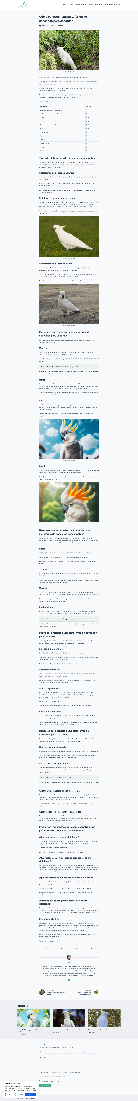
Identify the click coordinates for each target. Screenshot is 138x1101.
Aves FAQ (72, 4)
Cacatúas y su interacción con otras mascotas (67, 1030)
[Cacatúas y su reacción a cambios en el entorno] (104, 1018)
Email (63, 1052)
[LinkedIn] (91, 948)
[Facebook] (46, 948)
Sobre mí (90, 4)
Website (83, 1052)
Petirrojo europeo (81, 4)
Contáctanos (99, 4)
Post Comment (45, 1085)
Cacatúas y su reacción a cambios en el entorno (103, 1030)
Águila (64, 4)
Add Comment (44, 1057)
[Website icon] (69, 980)
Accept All (31, 1094)
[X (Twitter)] (61, 948)
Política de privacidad (111, 4)
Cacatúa (60, 25)
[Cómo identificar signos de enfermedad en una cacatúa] (33, 1018)
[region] (20, 1089)
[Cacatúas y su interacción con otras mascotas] (69, 1018)
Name (42, 1052)
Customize (10, 1094)
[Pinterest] (76, 948)
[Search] (120, 4)
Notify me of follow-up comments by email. (53, 1076)
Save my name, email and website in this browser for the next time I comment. (60, 1072)
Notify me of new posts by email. (50, 1081)
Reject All (20, 1094)
